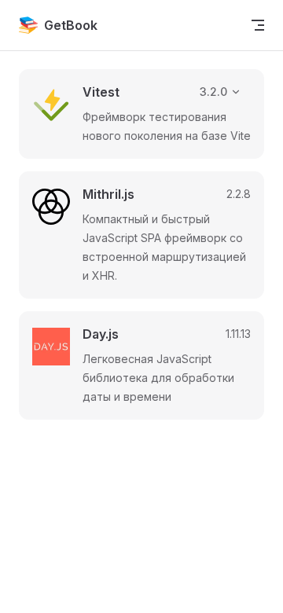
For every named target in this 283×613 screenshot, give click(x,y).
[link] (141, 114)
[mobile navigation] (258, 25)
